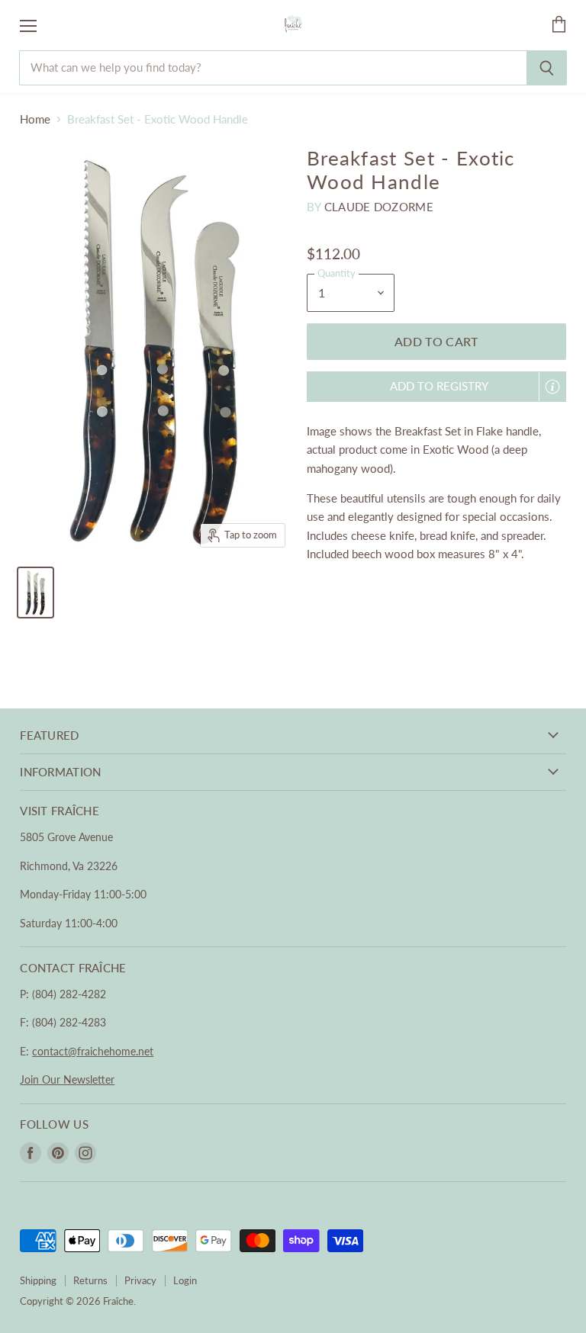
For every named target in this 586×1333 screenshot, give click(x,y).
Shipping (38, 1280)
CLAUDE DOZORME (378, 207)
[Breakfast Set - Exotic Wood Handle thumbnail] (35, 592)
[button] (436, 386)
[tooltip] (552, 386)
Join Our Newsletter (67, 1079)
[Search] (546, 67)
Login (185, 1280)
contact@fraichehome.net (92, 1051)
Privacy (140, 1280)
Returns (90, 1280)
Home (35, 119)
